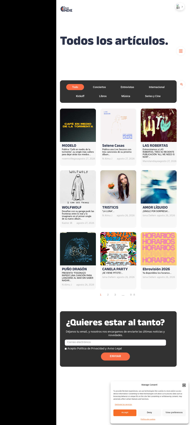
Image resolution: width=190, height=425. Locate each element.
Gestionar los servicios (123, 404)
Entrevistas (127, 87)
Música (125, 96)
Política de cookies (148, 419)
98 (133, 294)
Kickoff (80, 96)
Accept (124, 413)
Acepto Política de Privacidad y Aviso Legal (94, 349)
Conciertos (99, 87)
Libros (103, 96)
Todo (75, 87)
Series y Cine (153, 96)
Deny (149, 413)
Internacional (157, 87)
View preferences (174, 413)
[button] (184, 385)
